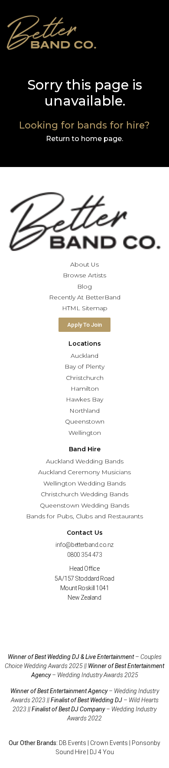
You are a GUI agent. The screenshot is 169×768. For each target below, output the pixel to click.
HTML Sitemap (84, 308)
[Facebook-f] (70, 618)
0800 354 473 (84, 554)
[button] (160, 32)
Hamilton (85, 388)
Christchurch (85, 378)
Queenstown (84, 421)
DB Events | (74, 742)
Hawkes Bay (84, 399)
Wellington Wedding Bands (84, 483)
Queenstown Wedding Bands (84, 505)
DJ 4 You (102, 752)
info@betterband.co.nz (84, 544)
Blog (84, 286)
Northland (84, 411)
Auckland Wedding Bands (85, 461)
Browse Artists (84, 275)
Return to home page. (84, 139)
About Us (84, 264)
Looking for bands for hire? (84, 125)
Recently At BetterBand (84, 297)
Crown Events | (111, 742)
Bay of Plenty (84, 366)
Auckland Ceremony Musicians (84, 472)
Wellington (84, 433)
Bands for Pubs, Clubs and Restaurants (84, 516)
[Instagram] (99, 618)
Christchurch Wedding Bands (84, 494)
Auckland (84, 356)
